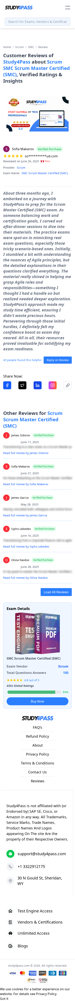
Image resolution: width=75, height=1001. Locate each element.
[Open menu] (67, 7)
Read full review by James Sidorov (25, 453)
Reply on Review (58, 360)
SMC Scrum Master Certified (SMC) (45, 173)
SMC (31, 47)
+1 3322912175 (31, 866)
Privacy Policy (46, 994)
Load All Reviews (56, 592)
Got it (4, 998)
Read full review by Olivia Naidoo (25, 578)
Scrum (19, 47)
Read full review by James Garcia (25, 515)
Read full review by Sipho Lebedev (26, 546)
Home (7, 47)
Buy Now (37, 701)
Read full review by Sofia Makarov (25, 484)
